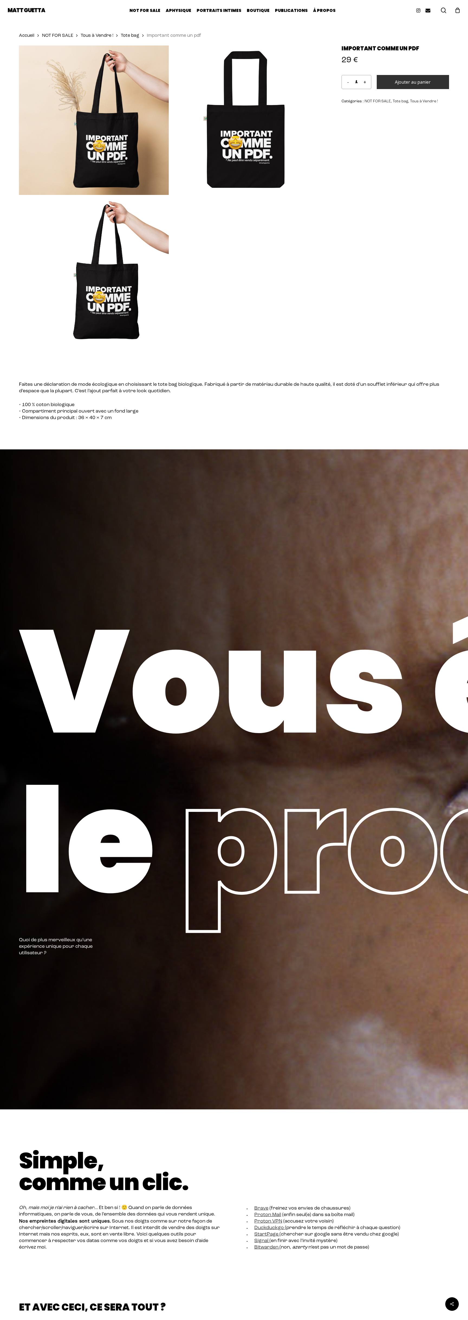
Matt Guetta (26, 10)
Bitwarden (266, 1247)
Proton (262, 1215)
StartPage (266, 1234)
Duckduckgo (269, 1228)
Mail (276, 1215)
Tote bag (130, 36)
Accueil (26, 36)
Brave (261, 1208)
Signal (261, 1241)
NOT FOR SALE (57, 36)
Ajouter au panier (413, 82)
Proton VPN (268, 1221)
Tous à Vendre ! (97, 36)
